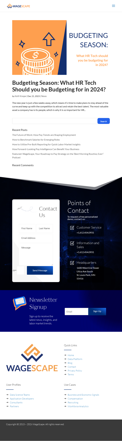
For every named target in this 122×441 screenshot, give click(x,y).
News (44, 96)
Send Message (40, 270)
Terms (71, 374)
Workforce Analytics (78, 406)
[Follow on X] (113, 435)
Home (71, 355)
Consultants (16, 402)
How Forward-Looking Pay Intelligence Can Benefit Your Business (45, 149)
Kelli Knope (20, 96)
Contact (72, 366)
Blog (70, 362)
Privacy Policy (75, 370)
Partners (14, 406)
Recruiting (73, 402)
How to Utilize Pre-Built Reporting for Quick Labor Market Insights (46, 144)
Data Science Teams (20, 394)
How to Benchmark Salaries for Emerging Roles (36, 139)
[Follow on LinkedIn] (105, 435)
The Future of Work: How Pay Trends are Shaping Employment (44, 134)
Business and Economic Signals (83, 394)
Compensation (75, 398)
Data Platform (75, 359)
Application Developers (22, 398)
